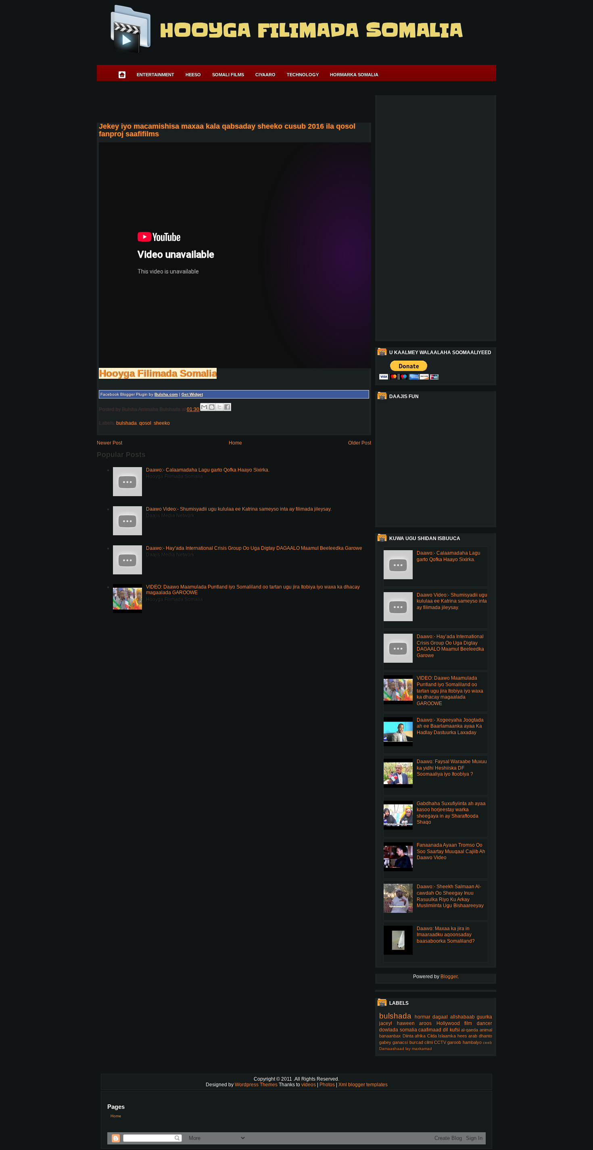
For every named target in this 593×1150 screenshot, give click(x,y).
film (468, 1023)
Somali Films (228, 74)
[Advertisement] (243, 103)
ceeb (487, 1042)
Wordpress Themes (257, 1084)
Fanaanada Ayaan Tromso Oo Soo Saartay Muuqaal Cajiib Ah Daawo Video (451, 851)
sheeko (162, 423)
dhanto (485, 1035)
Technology (303, 74)
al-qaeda (469, 1029)
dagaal (440, 1017)
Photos (327, 1084)
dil (445, 1030)
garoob (454, 1042)
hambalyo (472, 1042)
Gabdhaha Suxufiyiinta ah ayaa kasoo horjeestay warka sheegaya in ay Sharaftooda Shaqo (451, 813)
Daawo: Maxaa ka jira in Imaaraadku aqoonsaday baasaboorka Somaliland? (446, 935)
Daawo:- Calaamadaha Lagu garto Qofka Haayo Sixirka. (207, 470)
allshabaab (462, 1017)
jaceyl (385, 1023)
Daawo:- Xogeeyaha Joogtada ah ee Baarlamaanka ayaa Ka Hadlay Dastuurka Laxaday (450, 726)
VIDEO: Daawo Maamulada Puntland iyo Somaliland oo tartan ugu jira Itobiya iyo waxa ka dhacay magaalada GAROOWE (450, 690)
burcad (416, 1042)
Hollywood (448, 1023)
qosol (145, 423)
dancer (484, 1023)
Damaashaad (391, 1048)
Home (235, 443)
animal (486, 1029)
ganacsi (400, 1042)
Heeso (193, 74)
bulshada (126, 423)
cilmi (428, 1042)
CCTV (440, 1042)
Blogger (449, 976)
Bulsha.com (166, 394)
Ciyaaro (265, 74)
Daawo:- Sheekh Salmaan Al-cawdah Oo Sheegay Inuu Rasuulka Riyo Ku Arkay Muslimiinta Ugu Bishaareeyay (450, 896)
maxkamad (422, 1048)
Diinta (408, 1035)
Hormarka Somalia (354, 74)
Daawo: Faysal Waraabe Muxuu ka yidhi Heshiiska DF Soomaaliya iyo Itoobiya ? (452, 768)
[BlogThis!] (212, 407)
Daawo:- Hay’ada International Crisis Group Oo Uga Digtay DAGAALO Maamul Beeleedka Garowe (254, 548)
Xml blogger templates (363, 1084)
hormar (422, 1017)
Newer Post (109, 443)
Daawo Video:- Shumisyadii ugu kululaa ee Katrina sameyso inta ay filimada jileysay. (239, 509)
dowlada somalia (398, 1030)
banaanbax (390, 1035)
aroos (425, 1023)
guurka (484, 1017)
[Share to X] (219, 407)
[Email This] (204, 407)
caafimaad (429, 1030)
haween (406, 1023)
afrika (420, 1035)
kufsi (455, 1030)
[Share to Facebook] (227, 407)
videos (309, 1084)
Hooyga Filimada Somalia (310, 30)
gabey (385, 1042)
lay (408, 1048)
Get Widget (192, 394)
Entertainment (155, 74)
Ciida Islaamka (441, 1035)
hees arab (467, 1035)
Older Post (359, 443)
